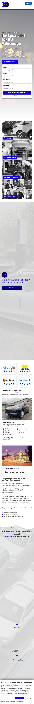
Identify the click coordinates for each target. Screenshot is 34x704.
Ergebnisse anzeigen (17, 92)
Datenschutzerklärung (8, 702)
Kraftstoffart (7, 79)
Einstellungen (29, 698)
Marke (5, 67)
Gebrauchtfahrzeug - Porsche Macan (17, 420)
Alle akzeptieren (19, 698)
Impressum (19, 702)
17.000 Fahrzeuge (10, 61)
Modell (5, 73)
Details (24, 438)
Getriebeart (6, 85)
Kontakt (11, 288)
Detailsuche (17, 96)
